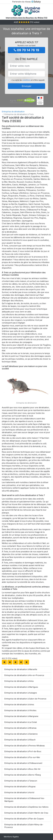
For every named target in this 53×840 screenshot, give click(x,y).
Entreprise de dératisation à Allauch (19, 739)
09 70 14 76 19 (27, 50)
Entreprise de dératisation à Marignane (21, 716)
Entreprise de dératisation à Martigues (21, 687)
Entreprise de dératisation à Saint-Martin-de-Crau (26, 813)
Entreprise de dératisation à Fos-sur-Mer (22, 757)
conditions (26, 80)
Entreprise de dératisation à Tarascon (20, 781)
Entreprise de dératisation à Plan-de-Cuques (24, 818)
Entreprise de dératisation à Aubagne (20, 693)
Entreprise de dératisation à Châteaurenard (23, 763)
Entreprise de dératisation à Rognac (20, 786)
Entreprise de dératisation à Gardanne (21, 734)
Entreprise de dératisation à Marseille (20, 669)
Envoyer (26, 86)
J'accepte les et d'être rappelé (27, 80)
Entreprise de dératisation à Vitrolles (20, 710)
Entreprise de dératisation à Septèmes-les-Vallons (26, 807)
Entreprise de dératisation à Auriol (19, 792)
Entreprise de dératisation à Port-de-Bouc (22, 751)
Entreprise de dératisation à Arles (19, 681)
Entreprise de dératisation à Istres (19, 704)
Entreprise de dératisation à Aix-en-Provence (24, 675)
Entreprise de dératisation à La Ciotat (20, 722)
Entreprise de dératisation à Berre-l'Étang (22, 775)
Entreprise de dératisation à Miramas (20, 728)
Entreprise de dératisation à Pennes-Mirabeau (24, 745)
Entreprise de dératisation (13, 111)
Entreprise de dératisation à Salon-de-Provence (25, 699)
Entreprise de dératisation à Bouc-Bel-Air (22, 769)
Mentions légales (11, 836)
